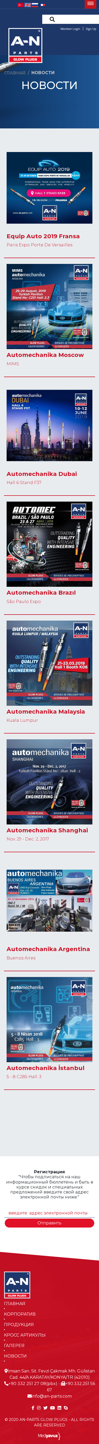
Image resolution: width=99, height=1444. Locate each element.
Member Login (70, 29)
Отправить (49, 1222)
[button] (90, 4)
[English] (28, 4)
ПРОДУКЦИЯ (19, 1324)
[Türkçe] (20, 4)
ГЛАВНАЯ (14, 1303)
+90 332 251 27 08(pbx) (32, 1383)
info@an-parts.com (52, 1396)
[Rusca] (35, 4)
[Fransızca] (42, 4)
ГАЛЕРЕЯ (14, 1345)
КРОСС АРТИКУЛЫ (25, 1335)
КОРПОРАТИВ (20, 1314)
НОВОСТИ (15, 1356)
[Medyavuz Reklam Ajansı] (49, 1435)
